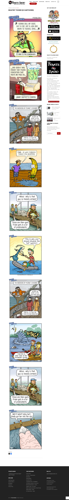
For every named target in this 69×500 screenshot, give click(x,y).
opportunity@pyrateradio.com (52, 473)
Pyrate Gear (35, 1)
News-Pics (47, 1)
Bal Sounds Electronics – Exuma (31, 484)
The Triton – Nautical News (30, 475)
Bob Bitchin (28, 476)
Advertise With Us (11, 481)
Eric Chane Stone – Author (30, 491)
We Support (10, 483)
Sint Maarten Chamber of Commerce (32, 483)
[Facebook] (58, 2)
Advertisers (41, 1)
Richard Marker (28, 478)
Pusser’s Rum (28, 473)
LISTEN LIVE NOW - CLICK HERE (54, 101)
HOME (30, 1)
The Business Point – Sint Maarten (31, 481)
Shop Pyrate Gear (11, 480)
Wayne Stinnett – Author (30, 489)
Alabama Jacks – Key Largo (31, 486)
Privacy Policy (10, 486)
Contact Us (53, 1)
